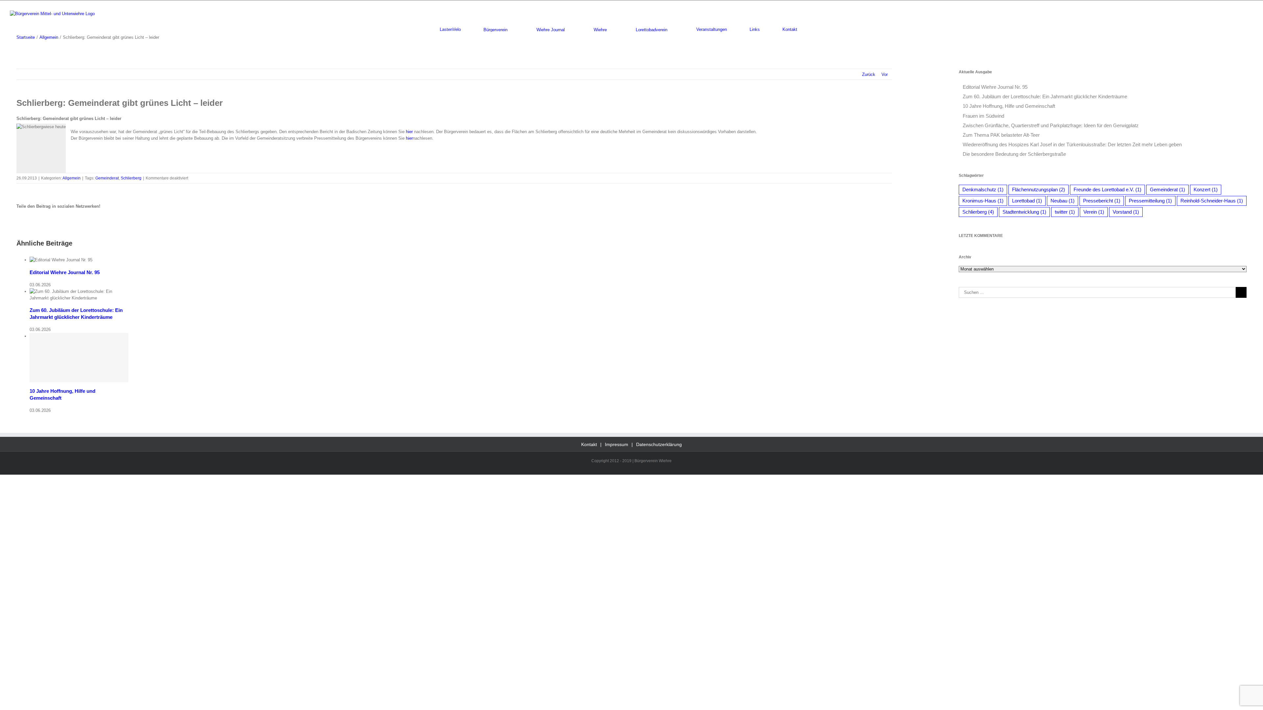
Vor (884, 74)
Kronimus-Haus (982, 200)
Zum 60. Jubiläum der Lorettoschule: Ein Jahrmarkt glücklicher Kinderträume (1045, 96)
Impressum (616, 444)
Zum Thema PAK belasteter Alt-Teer (1001, 135)
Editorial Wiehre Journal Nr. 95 (65, 272)
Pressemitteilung (1150, 200)
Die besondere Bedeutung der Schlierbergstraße (1014, 154)
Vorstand (1126, 212)
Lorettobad (1027, 200)
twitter (1065, 212)
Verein (1093, 212)
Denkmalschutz (982, 189)
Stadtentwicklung (1024, 212)
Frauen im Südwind (983, 116)
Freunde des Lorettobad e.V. (1107, 189)
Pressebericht (1101, 200)
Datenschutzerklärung (659, 444)
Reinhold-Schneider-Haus (1211, 200)
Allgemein (71, 178)
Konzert (1206, 189)
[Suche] (821, 29)
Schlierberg (131, 178)
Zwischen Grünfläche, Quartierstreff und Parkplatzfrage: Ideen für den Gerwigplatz (1051, 125)
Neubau (1063, 200)
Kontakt (589, 444)
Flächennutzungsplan (1038, 189)
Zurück (868, 74)
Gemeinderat (107, 178)
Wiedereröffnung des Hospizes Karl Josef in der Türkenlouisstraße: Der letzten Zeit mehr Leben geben (1072, 144)
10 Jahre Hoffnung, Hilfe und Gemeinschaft (1009, 106)
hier (409, 131)
